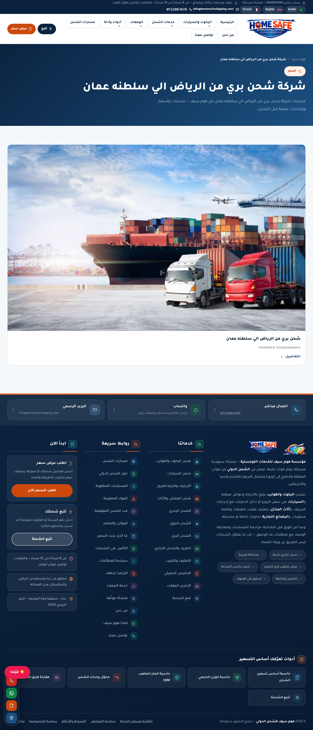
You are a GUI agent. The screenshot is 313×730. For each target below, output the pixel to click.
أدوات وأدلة (112, 22)
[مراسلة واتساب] (11, 693)
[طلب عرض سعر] (11, 705)
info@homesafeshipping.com (213, 9)
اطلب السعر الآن (42, 490)
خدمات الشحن (163, 22)
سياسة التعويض (103, 721)
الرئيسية (227, 22)
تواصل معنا (204, 35)
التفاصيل (293, 357)
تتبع (44, 29)
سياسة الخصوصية (43, 721)
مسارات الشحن (82, 22)
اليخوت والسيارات (197, 22)
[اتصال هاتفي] (11, 680)
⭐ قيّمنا (17, 672)
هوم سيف (298, 59)
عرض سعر (19, 29)
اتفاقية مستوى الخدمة (136, 721)
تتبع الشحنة (42, 539)
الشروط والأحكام (74, 721)
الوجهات (136, 22)
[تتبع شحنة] (11, 718)
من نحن (228, 35)
